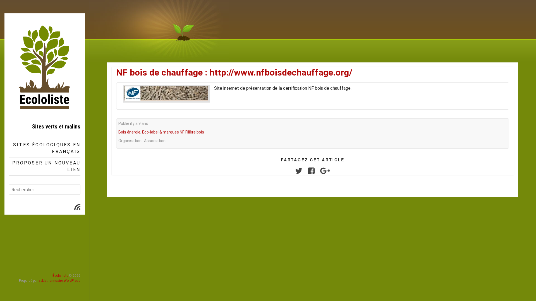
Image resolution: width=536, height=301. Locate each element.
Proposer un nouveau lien (46, 166)
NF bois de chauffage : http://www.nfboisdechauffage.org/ (234, 72)
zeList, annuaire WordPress (59, 281)
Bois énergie (129, 132)
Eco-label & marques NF (163, 132)
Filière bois (194, 132)
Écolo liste (60, 276)
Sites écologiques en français (46, 148)
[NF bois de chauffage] (166, 93)
